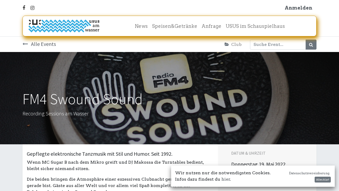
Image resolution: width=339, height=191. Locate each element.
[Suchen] (311, 45)
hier (225, 179)
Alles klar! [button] (322, 179)
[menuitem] (141, 26)
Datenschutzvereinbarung (309, 173)
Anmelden (298, 8)
